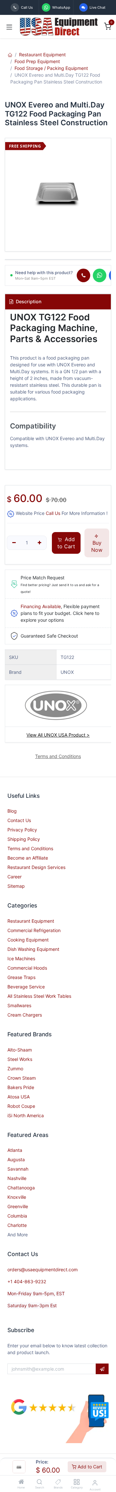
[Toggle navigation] (9, 26)
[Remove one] (14, 543)
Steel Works (19, 1059)
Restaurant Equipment (42, 54)
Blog (12, 811)
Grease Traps (21, 977)
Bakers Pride (20, 1087)
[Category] (76, 1482)
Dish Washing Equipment (33, 949)
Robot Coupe (21, 1106)
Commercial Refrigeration (34, 930)
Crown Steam (21, 1078)
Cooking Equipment (28, 939)
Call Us (53, 513)
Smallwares (19, 1005)
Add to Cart (89, 1466)
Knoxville (16, 1197)
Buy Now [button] (96, 546)
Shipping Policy (23, 839)
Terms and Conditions (30, 848)
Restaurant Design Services (36, 867)
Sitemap (16, 886)
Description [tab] (28, 301)
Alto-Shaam (19, 1049)
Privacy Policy (22, 829)
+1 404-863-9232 (26, 1281)
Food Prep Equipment (37, 61)
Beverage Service (26, 986)
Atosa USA (18, 1096)
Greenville (17, 1206)
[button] (102, 1369)
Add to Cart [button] (66, 543)
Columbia (17, 1216)
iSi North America (25, 1115)
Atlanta (14, 1150)
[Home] (21, 1482)
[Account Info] (95, 1482)
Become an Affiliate (27, 858)
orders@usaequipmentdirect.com (42, 1269)
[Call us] (83, 275)
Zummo (15, 1068)
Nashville (16, 1178)
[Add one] (40, 543)
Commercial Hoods (27, 968)
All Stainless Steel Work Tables (39, 996)
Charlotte (17, 1225)
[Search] (39, 1482)
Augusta (16, 1159)
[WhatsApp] (99, 275)
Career (14, 876)
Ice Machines (21, 958)
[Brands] (58, 1482)
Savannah (17, 1169)
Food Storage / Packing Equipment (51, 68)
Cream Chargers (24, 1015)
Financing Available (41, 606)
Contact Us (19, 820)
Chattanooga (21, 1187)
